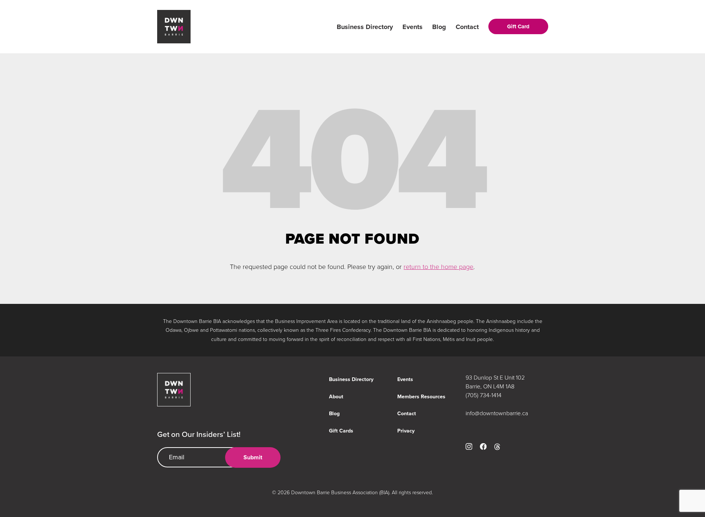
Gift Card (518, 26)
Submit (252, 457)
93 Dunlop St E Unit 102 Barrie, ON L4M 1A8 (495, 381)
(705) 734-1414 (484, 395)
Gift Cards (341, 431)
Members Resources (421, 397)
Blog (439, 27)
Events (412, 27)
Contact (467, 27)
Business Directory (365, 27)
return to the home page (438, 266)
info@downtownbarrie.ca (497, 413)
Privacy (406, 431)
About (336, 397)
